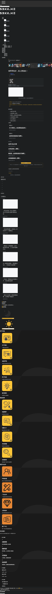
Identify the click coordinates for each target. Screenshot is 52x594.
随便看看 (7, 588)
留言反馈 (3, 3)
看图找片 (12, 73)
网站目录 (3, 1)
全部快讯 (2, 193)
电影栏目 (3, 52)
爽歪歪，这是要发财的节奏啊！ (16, 115)
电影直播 (4, 307)
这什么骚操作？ (13, 118)
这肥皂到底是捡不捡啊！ (16, 136)
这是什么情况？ (13, 120)
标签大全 (3, 2)
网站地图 (11, 588)
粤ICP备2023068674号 (5, 589)
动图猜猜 (4, 44)
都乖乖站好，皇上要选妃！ (16, 103)
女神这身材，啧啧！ (14, 113)
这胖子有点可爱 (13, 111)
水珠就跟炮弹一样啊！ (14, 158)
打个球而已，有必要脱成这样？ (17, 127)
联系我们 (17, 60)
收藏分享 (3, 303)
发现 (3, 18)
